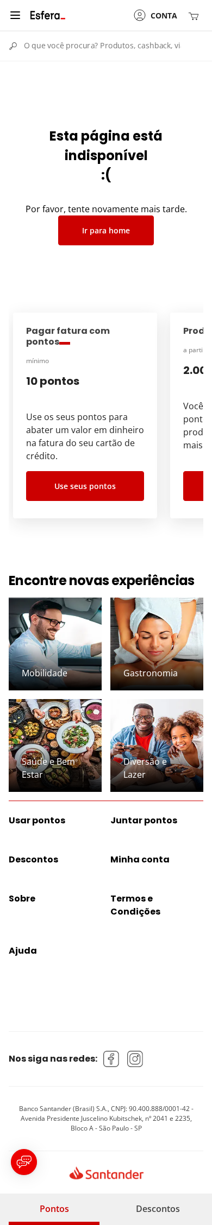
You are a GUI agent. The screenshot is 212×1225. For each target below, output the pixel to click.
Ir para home (106, 230)
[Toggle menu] (15, 15)
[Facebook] (111, 1059)
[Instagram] (135, 1059)
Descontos (158, 1209)
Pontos (54, 1209)
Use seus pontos (85, 486)
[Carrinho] (195, 15)
